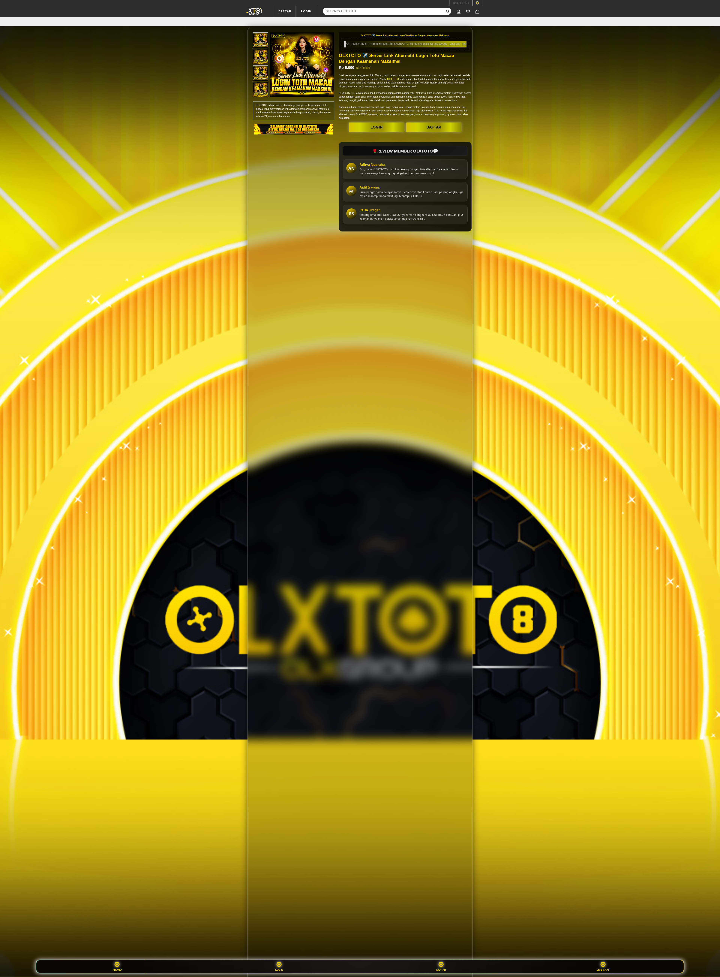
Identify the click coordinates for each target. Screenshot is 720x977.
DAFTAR (284, 11)
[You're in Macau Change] (477, 3)
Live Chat (603, 969)
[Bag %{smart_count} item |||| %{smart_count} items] (477, 11)
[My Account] (458, 11)
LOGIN (306, 11)
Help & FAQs (461, 2)
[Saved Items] (468, 11)
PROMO (117, 969)
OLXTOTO (393, 79)
